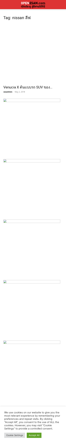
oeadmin (7, 91)
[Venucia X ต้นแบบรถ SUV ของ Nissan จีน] (33, 53)
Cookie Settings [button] (14, 435)
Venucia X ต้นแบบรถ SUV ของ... (27, 87)
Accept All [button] (34, 435)
